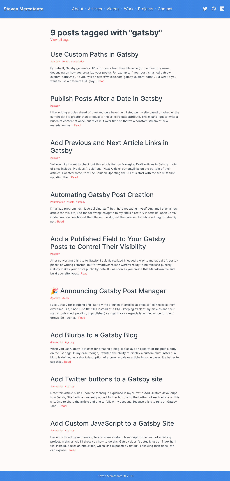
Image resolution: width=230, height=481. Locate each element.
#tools (70, 201)
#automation (57, 201)
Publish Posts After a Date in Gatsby (106, 98)
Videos (113, 9)
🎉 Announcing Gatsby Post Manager (108, 291)
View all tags (59, 40)
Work (129, 9)
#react (65, 61)
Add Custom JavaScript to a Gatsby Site (112, 423)
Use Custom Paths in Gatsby (94, 54)
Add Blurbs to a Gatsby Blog (94, 335)
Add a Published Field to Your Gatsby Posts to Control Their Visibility (107, 243)
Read (101, 81)
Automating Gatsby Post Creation (102, 195)
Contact (165, 9)
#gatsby (55, 61)
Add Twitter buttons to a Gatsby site (106, 379)
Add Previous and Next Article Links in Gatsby (109, 146)
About (77, 9)
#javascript (77, 61)
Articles (95, 9)
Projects (145, 9)
